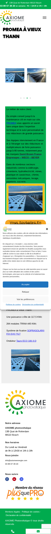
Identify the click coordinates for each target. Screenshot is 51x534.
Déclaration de (18, 515)
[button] (47, 229)
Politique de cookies (13, 304)
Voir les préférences (25, 299)
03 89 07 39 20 (7, 6)
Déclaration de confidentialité (33, 304)
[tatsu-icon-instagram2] (21, 479)
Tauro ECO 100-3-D (26, 341)
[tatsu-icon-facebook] (7, 479)
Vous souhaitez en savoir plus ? (25, 223)
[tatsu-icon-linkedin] (15, 479)
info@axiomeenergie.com (16, 460)
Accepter (25, 284)
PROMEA (11, 123)
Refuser (25, 292)
